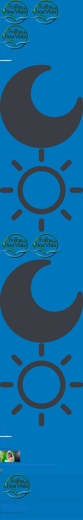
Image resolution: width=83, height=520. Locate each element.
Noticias (1, 462)
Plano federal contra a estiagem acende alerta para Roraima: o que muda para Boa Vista (15, 509)
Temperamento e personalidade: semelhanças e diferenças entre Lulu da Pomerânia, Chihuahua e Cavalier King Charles (30, 464)
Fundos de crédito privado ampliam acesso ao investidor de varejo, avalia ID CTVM (14, 505)
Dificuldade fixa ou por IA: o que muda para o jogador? (10, 504)
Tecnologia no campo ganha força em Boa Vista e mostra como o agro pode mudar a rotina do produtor (17, 508)
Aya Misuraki (2, 471)
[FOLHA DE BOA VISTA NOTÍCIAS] (41, 25)
